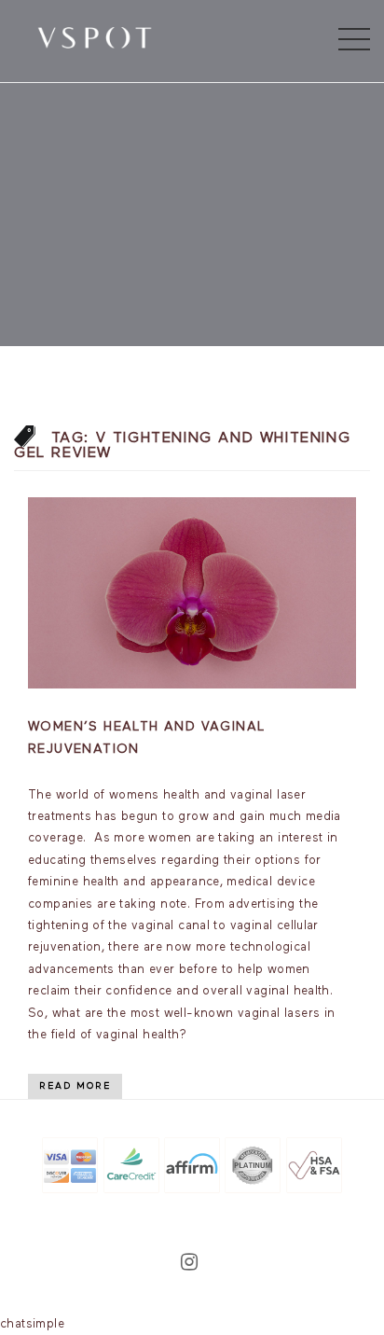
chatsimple (32, 1324)
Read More (75, 1086)
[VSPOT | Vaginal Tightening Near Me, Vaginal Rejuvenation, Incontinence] (94, 36)
